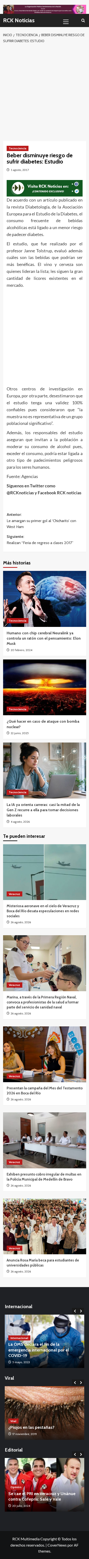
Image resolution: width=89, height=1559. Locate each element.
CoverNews (57, 1545)
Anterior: (41, 520)
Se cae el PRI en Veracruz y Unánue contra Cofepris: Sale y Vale (41, 1496)
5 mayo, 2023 (21, 1362)
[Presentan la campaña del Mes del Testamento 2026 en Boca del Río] (44, 1054)
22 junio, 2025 (20, 733)
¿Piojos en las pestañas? (31, 1427)
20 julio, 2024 (21, 1506)
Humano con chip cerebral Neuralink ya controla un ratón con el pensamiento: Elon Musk (44, 638)
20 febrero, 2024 (21, 650)
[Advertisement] (44, 91)
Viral (13, 1421)
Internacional (19, 1338)
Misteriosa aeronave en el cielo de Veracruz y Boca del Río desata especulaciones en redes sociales (43, 911)
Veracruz (14, 894)
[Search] (83, 20)
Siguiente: (40, 539)
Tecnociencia (17, 148)
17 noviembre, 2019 (24, 1434)
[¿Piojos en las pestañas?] (44, 1413)
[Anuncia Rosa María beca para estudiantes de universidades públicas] (44, 1226)
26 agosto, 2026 (21, 922)
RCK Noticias (19, 20)
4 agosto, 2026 (20, 821)
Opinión (15, 1487)
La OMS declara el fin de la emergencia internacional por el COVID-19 (38, 1350)
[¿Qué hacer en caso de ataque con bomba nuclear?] (44, 687)
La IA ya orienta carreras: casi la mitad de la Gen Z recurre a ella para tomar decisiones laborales (43, 810)
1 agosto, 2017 (20, 170)
